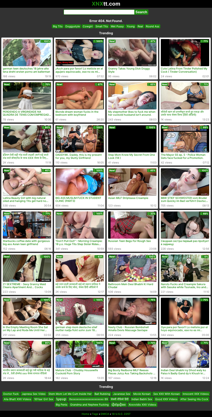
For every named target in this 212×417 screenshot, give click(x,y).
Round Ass (152, 26)
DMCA (105, 413)
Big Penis (61, 404)
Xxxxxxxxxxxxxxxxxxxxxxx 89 (88, 399)
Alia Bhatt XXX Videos (17, 399)
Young (131, 26)
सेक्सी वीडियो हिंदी (120, 399)
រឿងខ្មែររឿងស (119, 404)
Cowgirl (88, 26)
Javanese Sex (121, 393)
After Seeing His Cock (194, 399)
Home (85, 413)
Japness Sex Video (34, 393)
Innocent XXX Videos (196, 393)
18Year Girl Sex (43, 399)
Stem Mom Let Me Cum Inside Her (70, 393)
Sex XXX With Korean (166, 393)
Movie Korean (141, 393)
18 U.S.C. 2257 (121, 413)
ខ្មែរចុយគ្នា (61, 399)
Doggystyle (72, 26)
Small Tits (102, 26)
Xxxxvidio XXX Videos (142, 404)
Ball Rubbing (102, 393)
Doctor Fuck (11, 393)
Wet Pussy (117, 26)
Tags (95, 413)
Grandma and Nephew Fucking (89, 404)
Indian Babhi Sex (142, 399)
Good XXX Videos (166, 399)
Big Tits (57, 26)
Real (140, 26)
